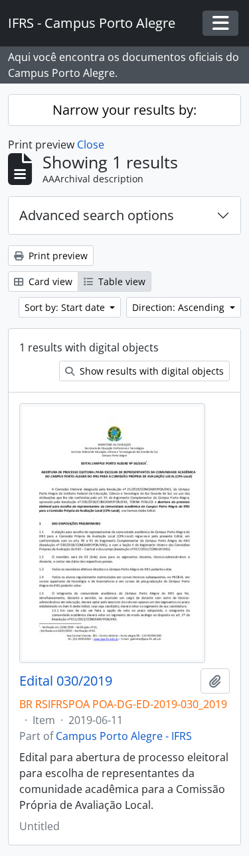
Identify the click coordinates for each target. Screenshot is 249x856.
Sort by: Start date (66, 307)
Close (90, 144)
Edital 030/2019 (65, 681)
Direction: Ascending (179, 307)
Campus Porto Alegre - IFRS (124, 736)
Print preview (57, 255)
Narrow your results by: (124, 110)
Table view (120, 281)
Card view (49, 281)
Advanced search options (96, 215)
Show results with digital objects (150, 371)
